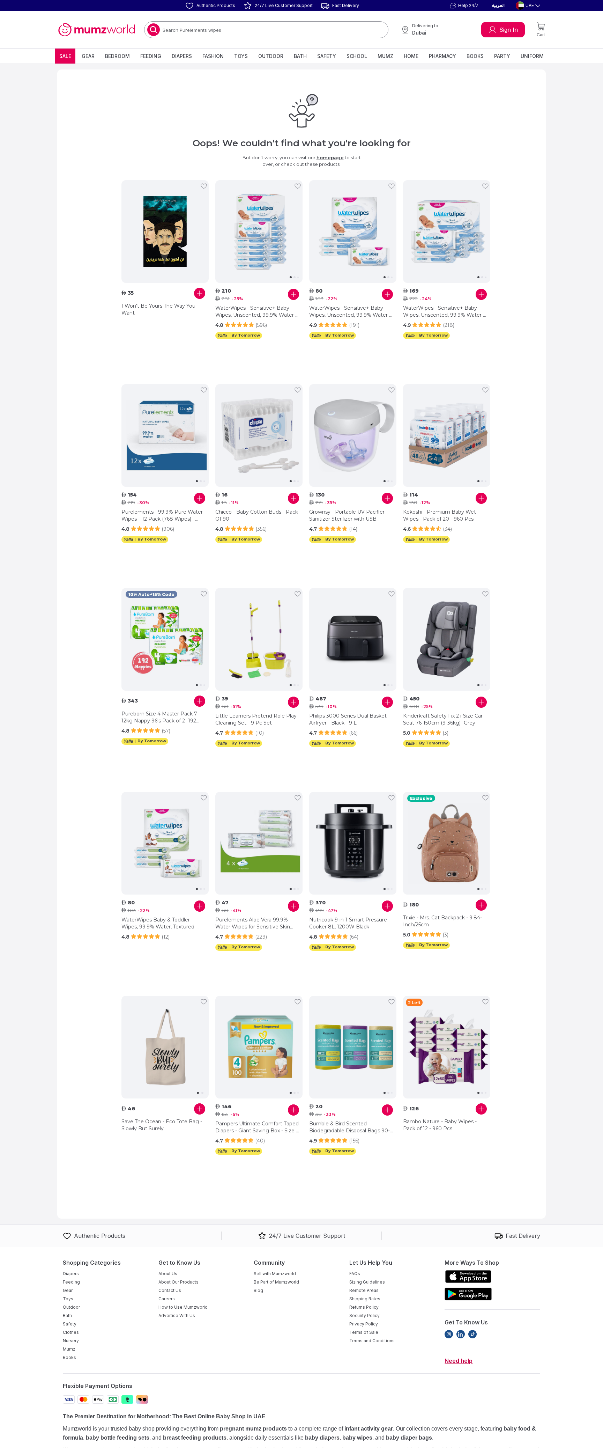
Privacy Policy (363, 1323)
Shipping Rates (364, 1298)
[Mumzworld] (96, 29)
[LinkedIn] (460, 1334)
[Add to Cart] (199, 293)
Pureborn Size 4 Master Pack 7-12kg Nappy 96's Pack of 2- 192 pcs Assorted (160, 717)
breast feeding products (194, 1438)
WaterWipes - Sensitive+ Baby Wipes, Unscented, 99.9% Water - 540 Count (444, 311)
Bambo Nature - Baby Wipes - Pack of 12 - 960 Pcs (440, 1125)
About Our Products (178, 1282)
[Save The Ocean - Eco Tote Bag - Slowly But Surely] (165, 1047)
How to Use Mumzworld (183, 1307)
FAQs (354, 1273)
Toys (241, 56)
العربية (498, 5)
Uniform (532, 56)
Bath (300, 56)
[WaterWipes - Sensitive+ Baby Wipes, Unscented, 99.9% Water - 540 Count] (446, 231)
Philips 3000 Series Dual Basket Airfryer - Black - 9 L (348, 719)
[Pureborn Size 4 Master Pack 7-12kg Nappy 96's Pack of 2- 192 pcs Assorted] (165, 639)
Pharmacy (442, 56)
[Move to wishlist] (203, 186)
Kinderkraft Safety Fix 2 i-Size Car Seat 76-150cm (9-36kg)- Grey (443, 719)
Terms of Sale (363, 1332)
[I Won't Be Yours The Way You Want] (165, 231)
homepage (330, 157)
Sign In (508, 29)
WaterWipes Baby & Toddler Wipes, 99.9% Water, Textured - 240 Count (159, 923)
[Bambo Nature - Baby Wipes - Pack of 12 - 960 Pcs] (446, 1047)
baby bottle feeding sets (117, 1438)
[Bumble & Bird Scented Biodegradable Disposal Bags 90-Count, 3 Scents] (352, 1047)
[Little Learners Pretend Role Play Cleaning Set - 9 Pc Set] (259, 639)
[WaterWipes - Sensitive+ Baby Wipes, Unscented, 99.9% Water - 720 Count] (259, 231)
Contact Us (169, 1290)
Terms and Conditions (372, 1340)
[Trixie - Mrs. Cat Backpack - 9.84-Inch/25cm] (446, 843)
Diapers (182, 56)
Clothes (71, 1332)
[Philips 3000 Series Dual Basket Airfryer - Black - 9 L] (352, 639)
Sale (65, 56)
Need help (458, 1360)
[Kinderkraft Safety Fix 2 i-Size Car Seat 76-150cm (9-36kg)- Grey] (446, 639)
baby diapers (322, 1438)
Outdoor (270, 56)
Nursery (71, 1340)
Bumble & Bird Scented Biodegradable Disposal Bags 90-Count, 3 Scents (349, 1127)
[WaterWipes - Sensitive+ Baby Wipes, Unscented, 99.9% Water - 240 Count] (352, 231)
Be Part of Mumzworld (276, 1282)
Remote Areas (364, 1290)
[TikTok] (472, 1334)
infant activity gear (368, 1429)
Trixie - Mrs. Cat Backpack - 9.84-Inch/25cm (442, 921)
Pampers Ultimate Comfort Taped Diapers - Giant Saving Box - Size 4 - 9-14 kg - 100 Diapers (257, 1127)
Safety (326, 56)
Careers (166, 1298)
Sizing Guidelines (367, 1282)
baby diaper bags (409, 1438)
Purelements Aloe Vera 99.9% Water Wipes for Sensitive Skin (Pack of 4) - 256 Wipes (252, 923)
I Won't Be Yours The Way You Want (158, 309)
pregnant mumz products (253, 1429)
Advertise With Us (176, 1315)
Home (411, 56)
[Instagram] (449, 1334)
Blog (258, 1290)
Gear (88, 56)
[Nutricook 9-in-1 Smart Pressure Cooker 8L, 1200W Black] (352, 843)
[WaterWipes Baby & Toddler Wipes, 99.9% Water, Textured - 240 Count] (165, 843)
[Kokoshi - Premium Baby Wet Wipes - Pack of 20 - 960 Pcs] (446, 435)
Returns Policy (364, 1307)
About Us (167, 1273)
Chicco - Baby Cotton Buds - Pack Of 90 (256, 515)
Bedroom (117, 56)
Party (502, 56)
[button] (463, 5)
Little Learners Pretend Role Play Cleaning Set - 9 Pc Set (256, 719)
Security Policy (364, 1315)
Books (475, 56)
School (357, 56)
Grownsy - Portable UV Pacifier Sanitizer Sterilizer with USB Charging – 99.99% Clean (347, 515)
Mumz (385, 56)
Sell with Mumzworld (275, 1273)
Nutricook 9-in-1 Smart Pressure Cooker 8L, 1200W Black (348, 923)
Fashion (213, 56)
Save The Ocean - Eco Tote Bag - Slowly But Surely (161, 1125)
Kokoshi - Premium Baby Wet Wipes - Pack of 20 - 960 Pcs (439, 515)
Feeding (150, 56)
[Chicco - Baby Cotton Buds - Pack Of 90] (259, 435)
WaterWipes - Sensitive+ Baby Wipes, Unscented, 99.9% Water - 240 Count (350, 311)
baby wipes (357, 1438)
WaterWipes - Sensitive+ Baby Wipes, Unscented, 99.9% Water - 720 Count (256, 311)
